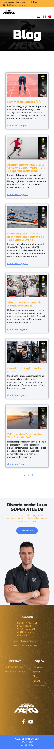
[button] (38, 16)
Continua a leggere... (17, 125)
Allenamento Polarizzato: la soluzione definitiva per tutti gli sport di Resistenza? (26, 168)
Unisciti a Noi (27, 530)
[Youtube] (31, 721)
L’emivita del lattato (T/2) (25, 102)
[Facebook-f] (23, 721)
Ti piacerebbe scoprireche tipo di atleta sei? (24, 435)
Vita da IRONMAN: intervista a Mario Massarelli (25, 304)
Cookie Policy (27, 745)
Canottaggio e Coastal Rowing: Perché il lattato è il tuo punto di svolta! (25, 237)
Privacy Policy (27, 742)
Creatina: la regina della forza (24, 370)
